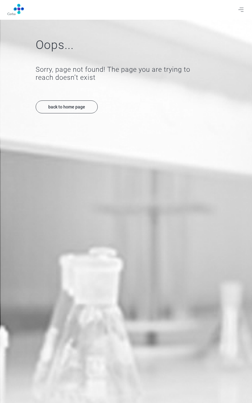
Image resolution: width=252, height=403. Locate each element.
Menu (241, 10)
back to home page (66, 106)
